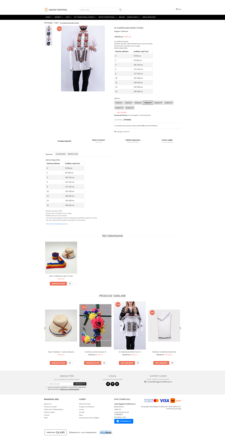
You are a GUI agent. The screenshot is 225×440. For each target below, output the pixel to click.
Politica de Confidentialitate (69, 389)
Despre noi (47, 404)
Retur (81, 415)
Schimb (81, 412)
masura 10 (158, 103)
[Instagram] (117, 384)
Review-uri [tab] (73, 154)
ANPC (46, 418)
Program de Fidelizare (86, 407)
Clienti (82, 399)
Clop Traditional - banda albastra (61, 352)
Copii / (57, 23)
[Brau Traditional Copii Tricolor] (61, 258)
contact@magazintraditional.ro (159, 382)
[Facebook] (108, 384)
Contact (46, 415)
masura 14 (119, 108)
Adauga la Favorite (122, 131)
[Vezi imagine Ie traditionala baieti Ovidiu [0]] (49, 31)
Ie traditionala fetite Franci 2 (130, 352)
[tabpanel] (83, 58)
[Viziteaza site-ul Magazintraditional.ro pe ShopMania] (105, 432)
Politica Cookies (49, 412)
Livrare (81, 409)
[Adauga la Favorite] (70, 284)
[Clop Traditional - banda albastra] (61, 326)
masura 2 (119, 103)
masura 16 (129, 108)
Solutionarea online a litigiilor (89, 418)
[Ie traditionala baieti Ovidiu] (83, 58)
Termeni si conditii (50, 407)
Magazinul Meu (51, 399)
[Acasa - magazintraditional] (55, 9)
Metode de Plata (85, 404)
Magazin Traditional (121, 31)
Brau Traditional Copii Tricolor (61, 276)
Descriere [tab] (49, 154)
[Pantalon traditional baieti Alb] (164, 326)
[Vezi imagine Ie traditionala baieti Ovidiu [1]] (49, 41)
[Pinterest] (113, 384)
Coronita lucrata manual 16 (95, 352)
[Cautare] (120, 10)
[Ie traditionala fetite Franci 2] (130, 325)
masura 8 (147, 103)
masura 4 (128, 103)
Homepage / (49, 23)
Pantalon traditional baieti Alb (164, 352)
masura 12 (168, 103)
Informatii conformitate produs (57, 224)
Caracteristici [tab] (61, 154)
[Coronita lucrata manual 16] (95, 325)
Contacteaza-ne (125, 421)
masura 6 (138, 103)
